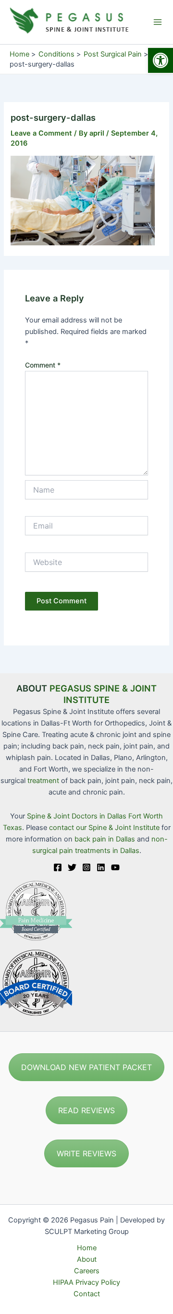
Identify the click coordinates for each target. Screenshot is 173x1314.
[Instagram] (86, 867)
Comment (43, 365)
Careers (86, 1271)
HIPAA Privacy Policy (86, 1282)
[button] (160, 60)
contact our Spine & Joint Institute (104, 827)
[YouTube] (115, 867)
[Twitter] (72, 867)
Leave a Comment (41, 133)
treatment (43, 780)
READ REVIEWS (86, 1110)
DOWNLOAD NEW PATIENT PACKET (86, 1067)
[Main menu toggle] (158, 22)
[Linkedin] (101, 867)
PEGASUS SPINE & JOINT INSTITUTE (103, 694)
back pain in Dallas (105, 839)
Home (87, 1248)
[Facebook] (57, 867)
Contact (87, 1294)
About (87, 1259)
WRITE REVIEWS (86, 1153)
